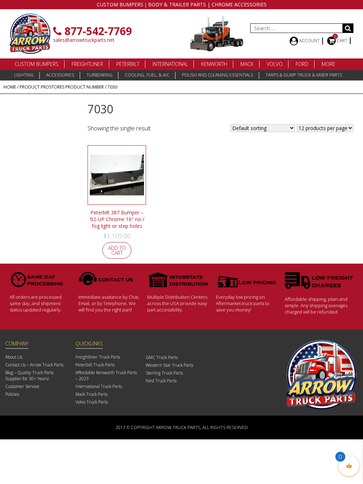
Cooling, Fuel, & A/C (147, 75)
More (328, 64)
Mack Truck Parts (91, 394)
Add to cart (117, 250)
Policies (12, 394)
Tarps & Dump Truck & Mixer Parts (304, 75)
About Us (13, 357)
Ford (302, 64)
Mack (246, 64)
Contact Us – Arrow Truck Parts (34, 365)
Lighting (24, 75)
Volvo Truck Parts (92, 402)
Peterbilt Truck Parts (95, 365)
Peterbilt (127, 64)
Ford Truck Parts (161, 381)
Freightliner (87, 64)
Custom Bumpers (36, 64)
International (170, 64)
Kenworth (214, 64)
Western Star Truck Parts (169, 365)
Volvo (275, 64)
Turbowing (99, 75)
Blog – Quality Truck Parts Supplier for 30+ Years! (29, 376)
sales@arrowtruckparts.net (84, 39)
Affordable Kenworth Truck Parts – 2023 (106, 376)
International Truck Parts (99, 386)
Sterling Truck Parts (164, 373)
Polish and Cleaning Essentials (217, 75)
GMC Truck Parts (162, 357)
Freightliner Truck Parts (98, 357)
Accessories (60, 75)
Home (10, 87)
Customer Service (22, 386)
